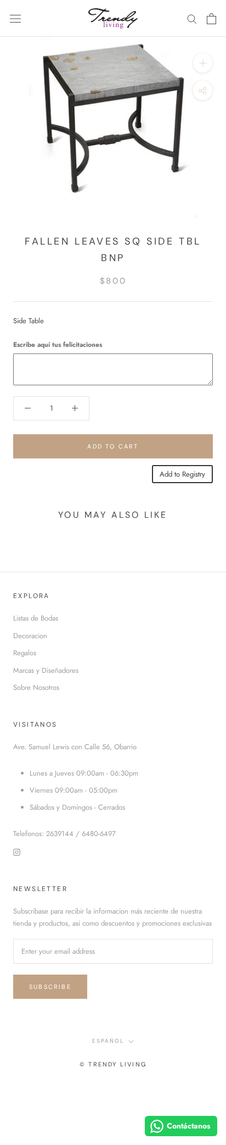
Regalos (24, 653)
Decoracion (30, 635)
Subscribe (50, 987)
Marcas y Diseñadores (45, 670)
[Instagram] (16, 851)
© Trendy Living (113, 1064)
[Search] (192, 18)
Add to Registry (182, 474)
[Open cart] (211, 18)
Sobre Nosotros (36, 687)
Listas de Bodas (35, 618)
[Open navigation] (15, 18)
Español (108, 1040)
